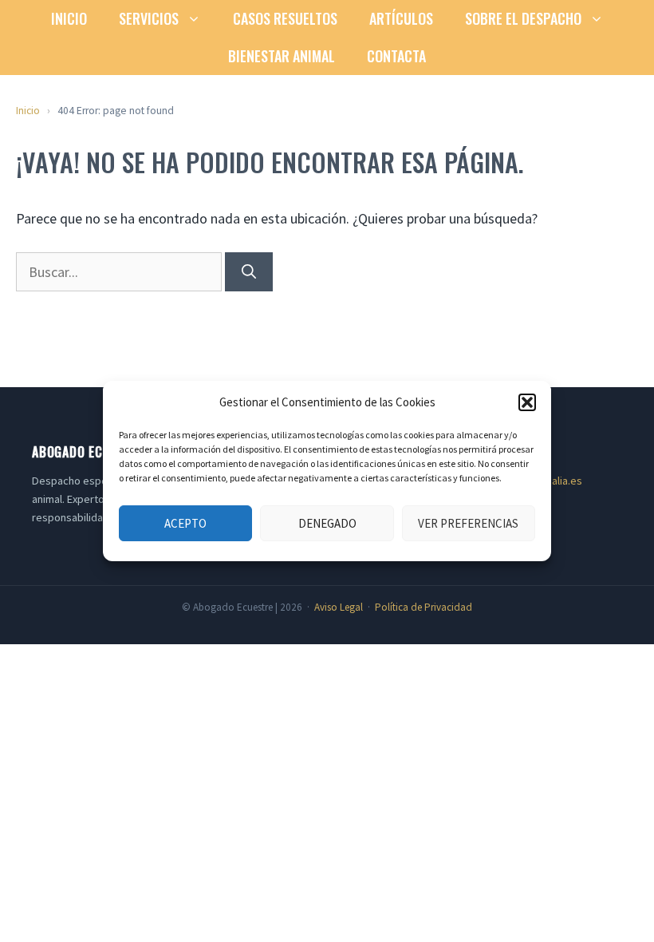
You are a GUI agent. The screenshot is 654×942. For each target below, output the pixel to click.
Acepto (185, 523)
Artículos (401, 18)
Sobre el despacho (523, 18)
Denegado (327, 523)
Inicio (69, 18)
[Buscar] (249, 271)
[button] (527, 402)
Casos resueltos (285, 18)
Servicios (149, 18)
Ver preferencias (468, 523)
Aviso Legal (338, 607)
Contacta (396, 56)
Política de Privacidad (423, 607)
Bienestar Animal (281, 56)
